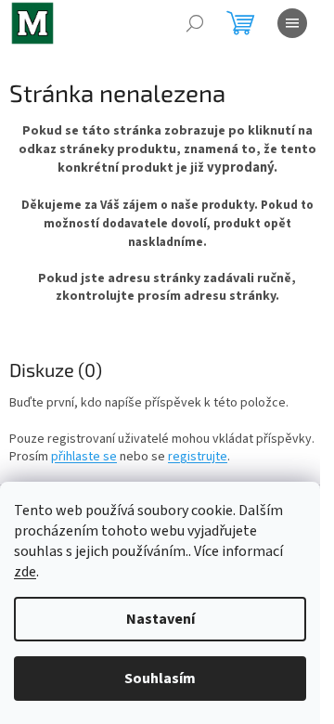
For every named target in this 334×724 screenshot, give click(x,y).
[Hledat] (194, 23)
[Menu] (292, 23)
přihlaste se (84, 456)
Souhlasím (160, 678)
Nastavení (160, 619)
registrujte (197, 456)
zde (25, 572)
